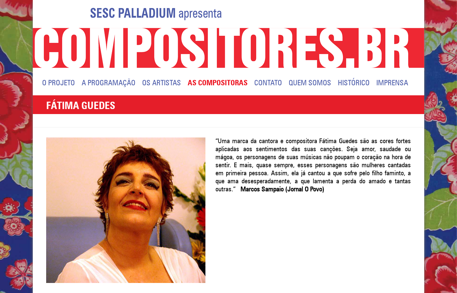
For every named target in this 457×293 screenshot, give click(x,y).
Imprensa (392, 83)
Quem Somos (310, 83)
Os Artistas (161, 83)
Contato (268, 83)
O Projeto (58, 83)
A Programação (108, 83)
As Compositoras (218, 83)
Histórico (354, 83)
